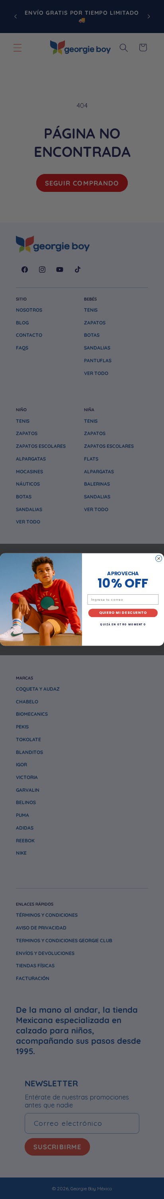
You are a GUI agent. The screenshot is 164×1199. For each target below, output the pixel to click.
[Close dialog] (159, 558)
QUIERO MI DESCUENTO (123, 613)
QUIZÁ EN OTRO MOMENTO (123, 625)
